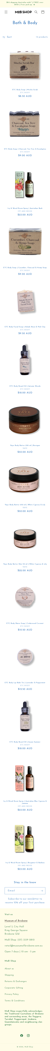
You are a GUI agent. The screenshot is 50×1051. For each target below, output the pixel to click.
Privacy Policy (12, 994)
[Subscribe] (42, 890)
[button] (6, 12)
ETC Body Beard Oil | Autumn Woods (25, 386)
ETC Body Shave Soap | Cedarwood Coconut (24, 623)
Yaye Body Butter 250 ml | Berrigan (25, 445)
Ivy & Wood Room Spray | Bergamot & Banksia (24, 863)
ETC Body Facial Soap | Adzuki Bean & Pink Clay (25, 327)
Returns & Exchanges (16, 981)
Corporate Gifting (14, 988)
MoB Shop (29, 1047)
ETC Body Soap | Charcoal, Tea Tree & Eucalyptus (25, 149)
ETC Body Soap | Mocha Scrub (25, 90)
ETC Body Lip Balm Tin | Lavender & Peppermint (25, 683)
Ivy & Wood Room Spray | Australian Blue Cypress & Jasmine (25, 802)
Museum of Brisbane (16, 921)
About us (9, 969)
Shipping (9, 975)
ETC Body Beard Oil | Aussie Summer (25, 742)
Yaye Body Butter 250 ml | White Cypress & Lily (25, 505)
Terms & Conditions (15, 1001)
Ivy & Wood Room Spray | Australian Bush (25, 208)
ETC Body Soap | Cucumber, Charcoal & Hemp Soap (25, 268)
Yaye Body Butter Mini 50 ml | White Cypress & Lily (25, 564)
